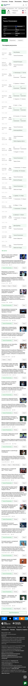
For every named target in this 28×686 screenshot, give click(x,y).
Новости (20, 40)
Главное (3, 8)
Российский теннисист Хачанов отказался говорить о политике (9, 524)
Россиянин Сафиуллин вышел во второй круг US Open (9, 434)
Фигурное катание (11, 627)
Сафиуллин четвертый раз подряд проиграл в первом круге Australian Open (9, 329)
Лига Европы (21, 8)
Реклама (12, 629)
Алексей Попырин (18, 61)
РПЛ (16, 8)
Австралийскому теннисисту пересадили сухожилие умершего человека (9, 291)
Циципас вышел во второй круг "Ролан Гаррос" (8, 560)
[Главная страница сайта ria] (1, 5)
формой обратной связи (20, 667)
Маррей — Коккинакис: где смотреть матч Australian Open (9, 597)
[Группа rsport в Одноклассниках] (22, 618)
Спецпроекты (5, 629)
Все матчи (4, 250)
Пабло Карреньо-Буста (19, 141)
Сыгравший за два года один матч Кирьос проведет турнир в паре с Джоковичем (9, 365)
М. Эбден (16, 205)
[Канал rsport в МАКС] (4, 618)
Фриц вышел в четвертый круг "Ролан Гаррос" (8, 469)
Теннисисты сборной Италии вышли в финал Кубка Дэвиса (9, 399)
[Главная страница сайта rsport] (9, 5)
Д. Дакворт (16, 214)
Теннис (5, 18)
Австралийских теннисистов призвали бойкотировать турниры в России (9, 311)
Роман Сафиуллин (18, 238)
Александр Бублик (18, 130)
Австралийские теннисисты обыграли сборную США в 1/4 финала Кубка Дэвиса (9, 418)
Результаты (12, 40)
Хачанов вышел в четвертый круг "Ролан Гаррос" (9, 542)
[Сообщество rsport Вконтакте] (16, 618)
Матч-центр (3, 12)
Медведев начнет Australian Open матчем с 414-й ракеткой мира (9, 346)
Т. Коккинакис (17, 167)
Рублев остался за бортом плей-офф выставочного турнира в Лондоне (8, 383)
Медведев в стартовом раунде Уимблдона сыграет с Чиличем (9, 273)
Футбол (3, 627)
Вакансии (3, 635)
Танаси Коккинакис (18, 55)
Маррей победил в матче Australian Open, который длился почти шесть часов (8, 579)
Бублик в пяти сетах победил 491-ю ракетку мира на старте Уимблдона (9, 256)
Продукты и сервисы (21, 629)
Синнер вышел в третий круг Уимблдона (9, 451)
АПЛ (26, 8)
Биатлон (19, 627)
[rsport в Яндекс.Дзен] (10, 618)
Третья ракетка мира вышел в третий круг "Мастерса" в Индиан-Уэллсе (9, 488)
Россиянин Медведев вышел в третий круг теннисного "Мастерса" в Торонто (9, 506)
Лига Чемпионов (10, 8)
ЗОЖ (24, 627)
